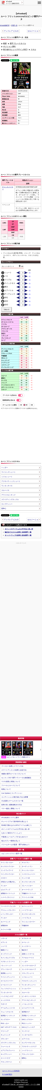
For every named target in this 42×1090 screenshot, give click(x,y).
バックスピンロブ (7, 996)
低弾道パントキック (8, 1015)
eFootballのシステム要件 (10, 817)
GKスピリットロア (28, 1027)
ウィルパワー (26, 988)
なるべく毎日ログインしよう (11, 833)
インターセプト (27, 1035)
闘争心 (3, 508)
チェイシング (5, 1035)
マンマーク (26, 1031)
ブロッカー (5, 1039)
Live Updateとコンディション (11, 793)
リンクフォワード (7, 870)
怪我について (6, 789)
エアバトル (26, 1039)
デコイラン (26, 862)
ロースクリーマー (7, 981)
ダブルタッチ (26, 938)
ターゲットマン (27, 866)
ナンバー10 (26, 878)
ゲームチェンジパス (8, 1008)
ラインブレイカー (7, 862)
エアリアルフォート (8, 1050)
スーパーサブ (5, 1058)
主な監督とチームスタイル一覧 (12, 801)
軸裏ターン (5, 950)
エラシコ (4, 942)
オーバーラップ (27, 889)
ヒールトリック (6, 985)
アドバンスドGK (27, 897)
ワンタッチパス (6, 486)
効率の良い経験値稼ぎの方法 (11, 805)
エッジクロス (5, 1000)
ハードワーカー (27, 910)
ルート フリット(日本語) (11, 1071)
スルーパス (5, 490)
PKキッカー (5, 1023)
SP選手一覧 (14, 25)
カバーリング (5, 922)
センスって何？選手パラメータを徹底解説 (16, 778)
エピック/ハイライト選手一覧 (11, 853)
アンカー (4, 886)
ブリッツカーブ (6, 969)
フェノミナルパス (7, 1012)
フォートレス (5, 1046)
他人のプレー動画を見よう (10, 841)
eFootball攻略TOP (4, 25)
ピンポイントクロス (29, 996)
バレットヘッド (6, 965)
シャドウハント (27, 1050)
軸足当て (25, 950)
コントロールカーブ (29, 965)
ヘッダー (4, 467)
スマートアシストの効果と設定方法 (13, 770)
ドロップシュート (28, 973)
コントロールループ (29, 969)
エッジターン (26, 946)
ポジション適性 (9, 46)
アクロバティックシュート (10, 481)
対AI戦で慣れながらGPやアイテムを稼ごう (16, 825)
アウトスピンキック (8, 495)
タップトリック (6, 954)
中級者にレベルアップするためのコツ (14, 837)
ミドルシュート (6, 477)
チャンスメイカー (28, 870)
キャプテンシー (6, 504)
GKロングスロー (27, 1019)
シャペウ (4, 946)
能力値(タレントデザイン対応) (15, 49)
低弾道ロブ (26, 1012)
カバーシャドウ (27, 906)
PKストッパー (27, 1023)
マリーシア (5, 1031)
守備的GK (25, 925)
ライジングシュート (8, 472)
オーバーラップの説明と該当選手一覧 (18, 535)
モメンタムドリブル (8, 958)
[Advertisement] (21, 8)
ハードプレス (26, 918)
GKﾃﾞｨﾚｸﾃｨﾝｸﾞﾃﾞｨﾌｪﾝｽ (8, 1027)
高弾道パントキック (29, 1015)
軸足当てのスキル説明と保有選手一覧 (18, 532)
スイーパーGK (6, 929)
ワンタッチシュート (29, 985)
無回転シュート (6, 973)
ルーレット (26, 942)
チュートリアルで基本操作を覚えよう (14, 821)
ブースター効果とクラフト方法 (12, 766)
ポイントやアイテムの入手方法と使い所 (19, 529)
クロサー (4, 878)
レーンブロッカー (7, 914)
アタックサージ (6, 1062)
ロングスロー (5, 1019)
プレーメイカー (27, 886)
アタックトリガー (28, 1054)
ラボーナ (4, 1004)
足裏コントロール (28, 954)
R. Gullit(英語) (7, 1074)
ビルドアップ (5, 889)
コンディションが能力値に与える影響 (14, 797)
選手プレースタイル (18, 43)
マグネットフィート (8, 961)
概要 (5, 43)
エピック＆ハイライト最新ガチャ (16, 757)
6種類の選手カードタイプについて (13, 774)
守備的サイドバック (29, 893)
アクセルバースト (28, 958)
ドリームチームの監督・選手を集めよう (15, 844)
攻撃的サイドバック (8, 893)
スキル (33, 49)
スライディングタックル (10, 499)
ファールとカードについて (10, 785)
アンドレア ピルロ (11, 31)
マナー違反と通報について (10, 808)
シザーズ (4, 938)
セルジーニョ (32, 31)
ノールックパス (27, 1004)
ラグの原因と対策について (10, 781)
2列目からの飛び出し (8, 882)
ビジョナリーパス (28, 1008)
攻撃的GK (4, 925)
